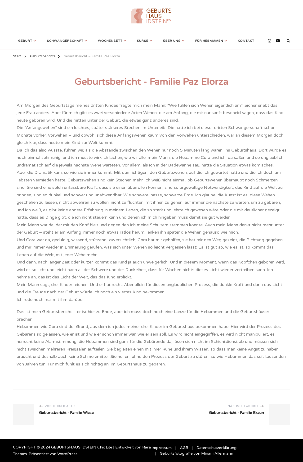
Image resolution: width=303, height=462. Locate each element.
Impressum (162, 447)
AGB (184, 447)
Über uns (172, 41)
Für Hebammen (209, 41)
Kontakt (246, 41)
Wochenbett (110, 41)
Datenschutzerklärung (216, 447)
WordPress (67, 454)
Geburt (25, 41)
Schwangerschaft (65, 41)
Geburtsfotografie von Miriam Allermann (196, 453)
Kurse (142, 41)
